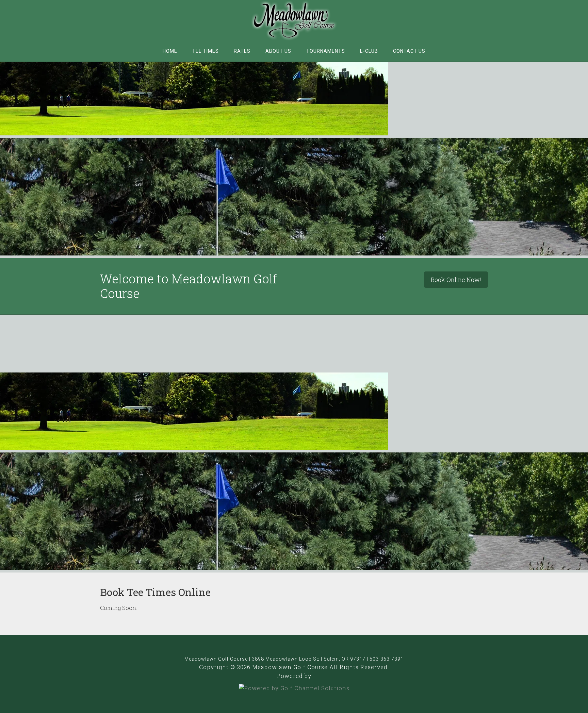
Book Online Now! (456, 280)
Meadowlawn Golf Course (294, 20)
